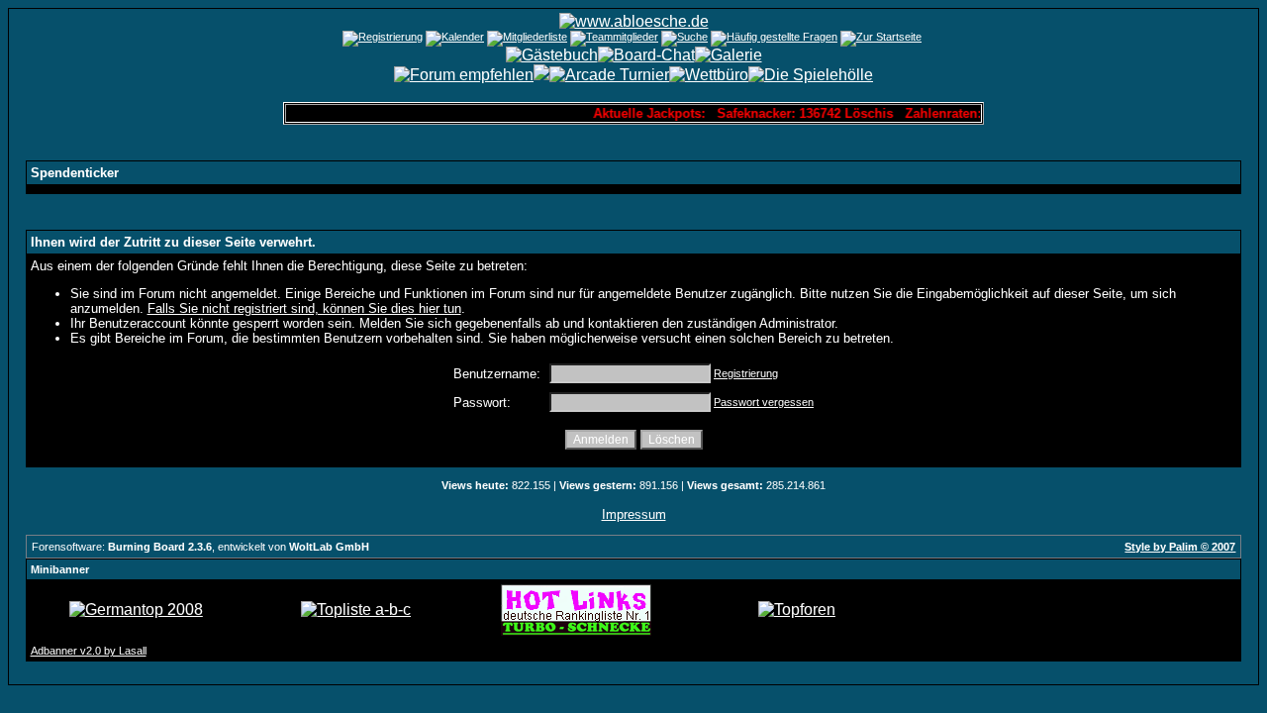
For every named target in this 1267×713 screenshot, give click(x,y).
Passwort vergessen (764, 402)
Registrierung (746, 373)
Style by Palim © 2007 (1179, 547)
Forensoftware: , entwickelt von (200, 547)
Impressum (634, 514)
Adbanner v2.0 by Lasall (88, 651)
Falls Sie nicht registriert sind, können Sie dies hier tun (304, 308)
